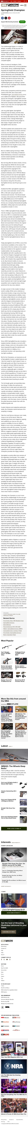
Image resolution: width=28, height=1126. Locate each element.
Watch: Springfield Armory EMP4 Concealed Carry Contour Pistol (12, 630)
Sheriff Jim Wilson (7, 846)
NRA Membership (5, 997)
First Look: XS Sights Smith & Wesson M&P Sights (9, 783)
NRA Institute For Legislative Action (9, 990)
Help (2, 952)
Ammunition (4, 970)
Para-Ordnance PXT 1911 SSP (11, 627)
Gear (2, 972)
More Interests (15, 842)
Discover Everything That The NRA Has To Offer (14, 1095)
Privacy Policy (4, 1119)
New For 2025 (4, 968)
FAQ (2, 950)
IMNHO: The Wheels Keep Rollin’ (13, 767)
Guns (2, 14)
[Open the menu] (25, 5)
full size (18, 614)
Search (2, 954)
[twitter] (5, 17)
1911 (6, 614)
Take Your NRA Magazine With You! (12, 1057)
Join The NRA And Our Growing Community (10, 1076)
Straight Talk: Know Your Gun (8, 808)
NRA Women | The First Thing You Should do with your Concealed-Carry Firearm (21, 716)
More (10, 746)
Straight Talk (5, 866)
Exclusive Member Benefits (7, 999)
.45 (4, 614)
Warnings (3, 1121)
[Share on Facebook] (2, 17)
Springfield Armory (17, 95)
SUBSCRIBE (9, 932)
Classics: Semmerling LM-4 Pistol (8, 791)
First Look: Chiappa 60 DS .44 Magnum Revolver (8, 800)
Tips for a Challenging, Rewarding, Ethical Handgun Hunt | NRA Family (12, 871)
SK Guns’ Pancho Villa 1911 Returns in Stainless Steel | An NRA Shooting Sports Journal (20, 734)
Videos (2, 980)
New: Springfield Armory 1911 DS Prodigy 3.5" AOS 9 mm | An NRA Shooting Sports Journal (6, 734)
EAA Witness (7, 625)
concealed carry (11, 614)
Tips (5, 778)
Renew (15, 1)
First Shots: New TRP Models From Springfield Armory (13, 622)
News (2, 778)
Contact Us (3, 948)
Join (11, 1)
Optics (2, 976)
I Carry (3, 892)
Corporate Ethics (19, 1119)
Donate (19, 1)
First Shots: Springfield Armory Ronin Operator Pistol (12, 634)
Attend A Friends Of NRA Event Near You (13, 1114)
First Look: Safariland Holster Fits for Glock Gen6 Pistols (9, 817)
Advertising (3, 946)
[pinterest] (9, 17)
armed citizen (12, 866)
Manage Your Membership (7, 1003)
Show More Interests (17, 913)
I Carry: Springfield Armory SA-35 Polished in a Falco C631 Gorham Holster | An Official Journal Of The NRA (6, 717)
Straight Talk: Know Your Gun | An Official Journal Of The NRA (13, 864)
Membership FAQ (5, 1001)
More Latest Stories (17, 828)
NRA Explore (4, 992)
